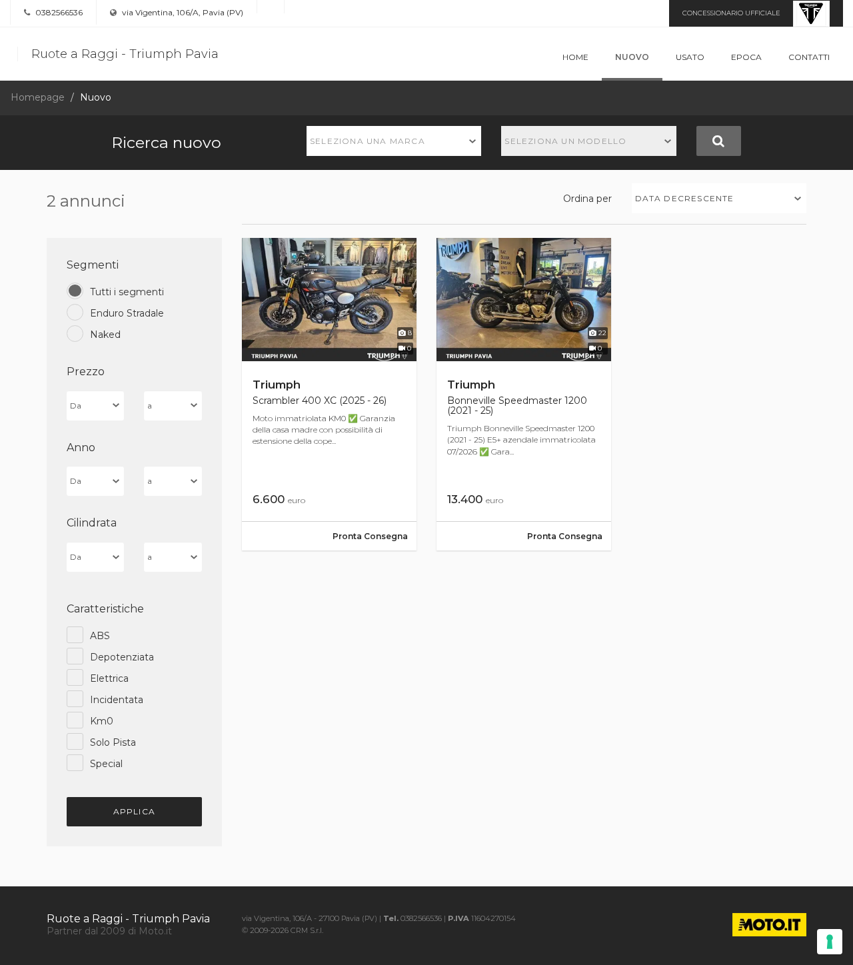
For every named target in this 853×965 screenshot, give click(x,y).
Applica (134, 811)
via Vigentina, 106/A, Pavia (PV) (181, 12)
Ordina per (587, 199)
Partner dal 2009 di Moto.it (109, 931)
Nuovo (632, 57)
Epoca (746, 57)
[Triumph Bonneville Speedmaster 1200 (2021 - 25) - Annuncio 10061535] (523, 394)
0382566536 (58, 12)
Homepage (38, 97)
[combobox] (394, 141)
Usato (690, 57)
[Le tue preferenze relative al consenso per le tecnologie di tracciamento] (829, 941)
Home (575, 57)
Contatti (809, 57)
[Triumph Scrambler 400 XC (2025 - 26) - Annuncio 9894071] (329, 394)
